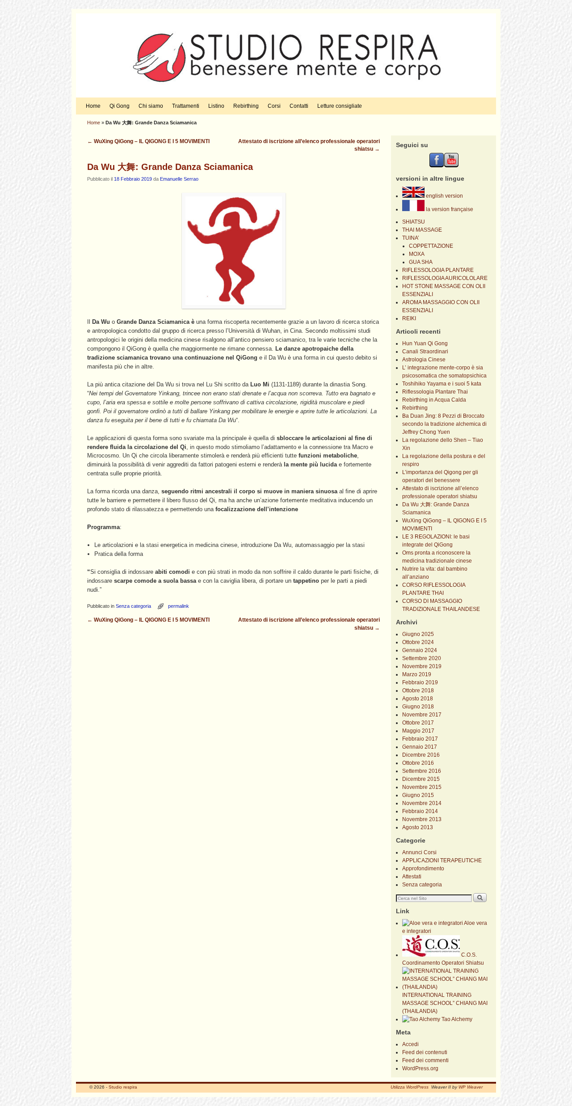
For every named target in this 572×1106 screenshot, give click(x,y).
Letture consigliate (339, 106)
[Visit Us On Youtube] (451, 165)
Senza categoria (133, 606)
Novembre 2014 (422, 803)
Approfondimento (423, 868)
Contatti (299, 106)
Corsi (274, 106)
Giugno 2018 (418, 706)
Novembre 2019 (422, 666)
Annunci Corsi (419, 852)
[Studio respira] (286, 55)
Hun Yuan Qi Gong (425, 343)
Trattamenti (185, 106)
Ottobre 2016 (418, 763)
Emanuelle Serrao (179, 179)
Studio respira (123, 1087)
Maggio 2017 (418, 731)
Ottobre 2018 (418, 690)
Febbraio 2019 (420, 682)
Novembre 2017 (422, 715)
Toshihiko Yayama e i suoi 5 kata (441, 384)
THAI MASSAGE (422, 230)
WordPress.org (420, 1068)
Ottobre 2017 (418, 723)
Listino (216, 106)
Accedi (410, 1044)
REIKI (409, 318)
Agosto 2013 (417, 827)
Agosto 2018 (417, 698)
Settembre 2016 (421, 771)
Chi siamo (151, 106)
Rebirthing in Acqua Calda (434, 400)
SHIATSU (413, 222)
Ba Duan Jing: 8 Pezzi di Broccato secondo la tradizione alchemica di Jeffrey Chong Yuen (444, 424)
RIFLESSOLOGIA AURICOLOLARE (445, 278)
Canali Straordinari (425, 351)
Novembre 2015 (422, 787)
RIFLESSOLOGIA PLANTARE (438, 270)
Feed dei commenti (425, 1060)
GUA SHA (421, 262)
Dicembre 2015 (421, 779)
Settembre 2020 (421, 658)
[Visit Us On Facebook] (436, 165)
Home (93, 106)
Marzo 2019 (416, 674)
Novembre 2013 (422, 819)
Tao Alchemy (456, 1019)
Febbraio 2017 (420, 739)
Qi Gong (119, 106)
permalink (178, 606)
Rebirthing (246, 106)
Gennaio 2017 (419, 747)
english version (444, 196)
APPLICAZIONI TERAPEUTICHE (442, 860)
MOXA (417, 254)
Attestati (411, 876)
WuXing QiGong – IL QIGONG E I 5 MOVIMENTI (148, 141)
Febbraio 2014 (420, 811)
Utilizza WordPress (410, 1087)
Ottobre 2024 (418, 642)
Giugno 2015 (418, 795)
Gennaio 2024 (419, 650)
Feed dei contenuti (424, 1052)
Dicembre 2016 (421, 755)
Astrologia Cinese (424, 359)
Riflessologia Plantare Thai (435, 392)
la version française (449, 209)
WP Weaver (470, 1087)
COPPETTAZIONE (431, 246)
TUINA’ (410, 238)
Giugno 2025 (418, 634)
